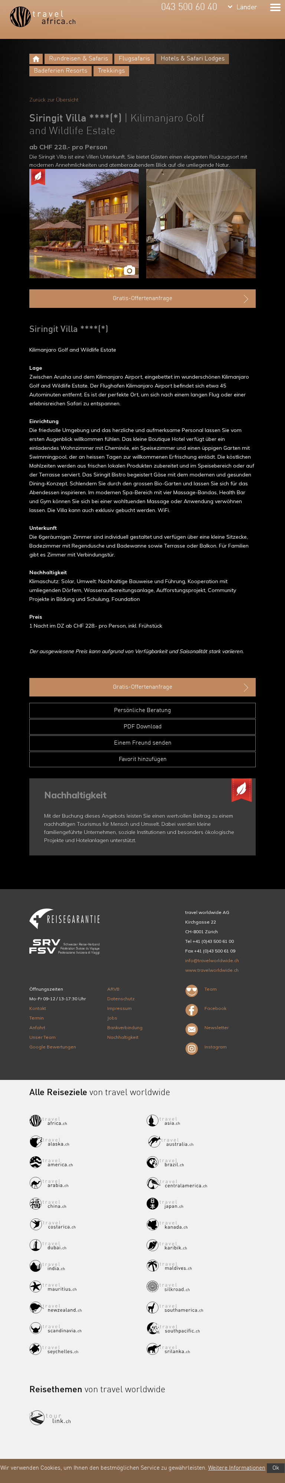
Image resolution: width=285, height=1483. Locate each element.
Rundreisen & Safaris (78, 59)
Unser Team (42, 1037)
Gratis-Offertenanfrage (142, 299)
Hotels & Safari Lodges (193, 59)
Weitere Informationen (236, 1468)
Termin (36, 1018)
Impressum (119, 1008)
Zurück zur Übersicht (53, 99)
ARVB (113, 989)
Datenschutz (121, 998)
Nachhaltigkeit (122, 1037)
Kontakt (37, 1008)
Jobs (112, 1018)
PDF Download (143, 727)
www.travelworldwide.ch (212, 970)
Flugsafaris (134, 59)
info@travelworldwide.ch (212, 960)
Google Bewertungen (52, 1047)
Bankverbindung (124, 1027)
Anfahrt (37, 1027)
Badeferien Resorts (60, 71)
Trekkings (111, 71)
